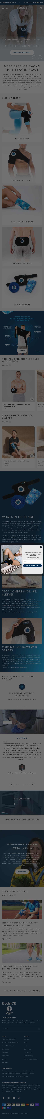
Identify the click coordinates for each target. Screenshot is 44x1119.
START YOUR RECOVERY (32, 565)
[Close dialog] (41, 547)
